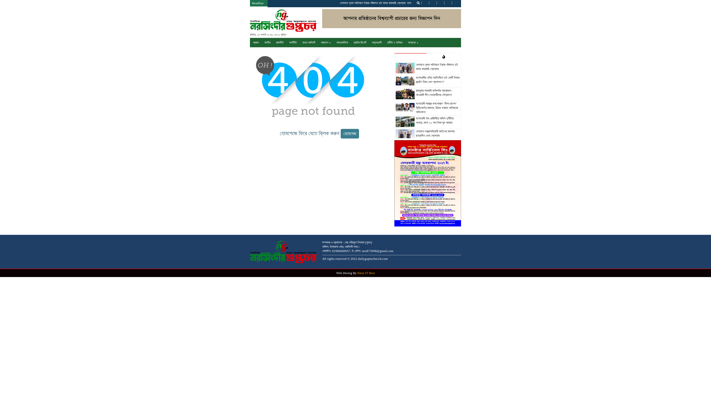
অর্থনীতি (293, 42)
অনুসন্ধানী (377, 42)
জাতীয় (268, 42)
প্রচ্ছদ (256, 42)
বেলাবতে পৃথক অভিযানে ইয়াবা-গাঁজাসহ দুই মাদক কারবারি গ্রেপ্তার (364, 3)
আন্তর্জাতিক (342, 42)
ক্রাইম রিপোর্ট (360, 42)
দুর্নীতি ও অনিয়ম (394, 42)
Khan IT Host (366, 273)
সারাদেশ (325, 42)
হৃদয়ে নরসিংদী (308, 42)
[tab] (411, 57)
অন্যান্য (412, 42)
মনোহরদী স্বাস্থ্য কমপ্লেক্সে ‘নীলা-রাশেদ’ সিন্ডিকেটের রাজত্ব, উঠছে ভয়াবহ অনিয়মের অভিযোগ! (437, 108)
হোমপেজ (349, 133)
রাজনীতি (280, 42)
